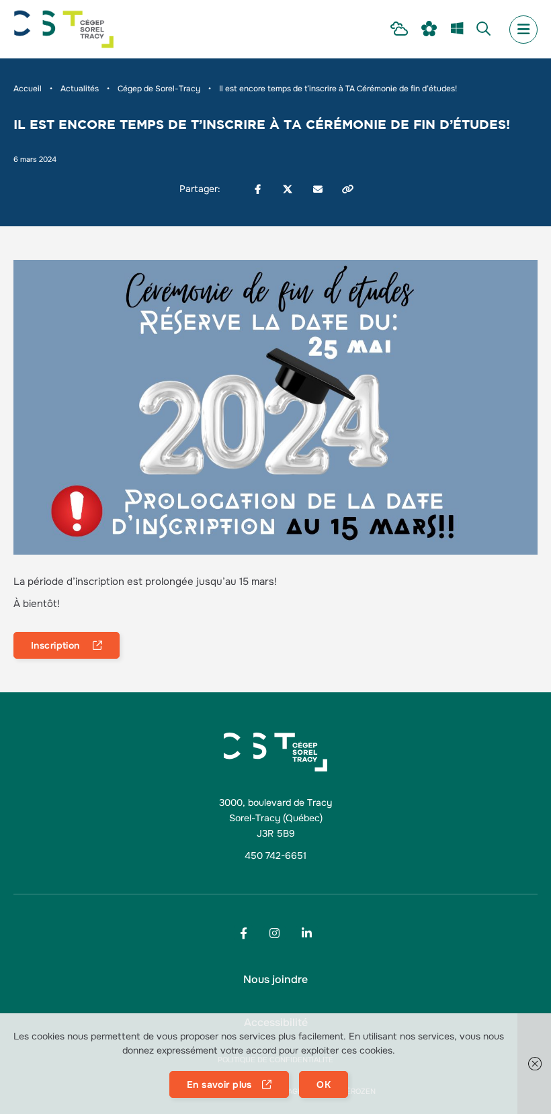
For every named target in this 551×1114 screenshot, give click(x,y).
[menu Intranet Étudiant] (399, 29)
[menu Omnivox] (429, 29)
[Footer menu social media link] (243, 933)
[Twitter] (287, 189)
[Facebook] (257, 189)
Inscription (57, 645)
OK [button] (323, 1084)
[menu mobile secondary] (523, 29)
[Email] (317, 189)
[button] (534, 1063)
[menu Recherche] (483, 29)
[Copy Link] (348, 189)
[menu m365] (457, 29)
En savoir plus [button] (219, 1084)
